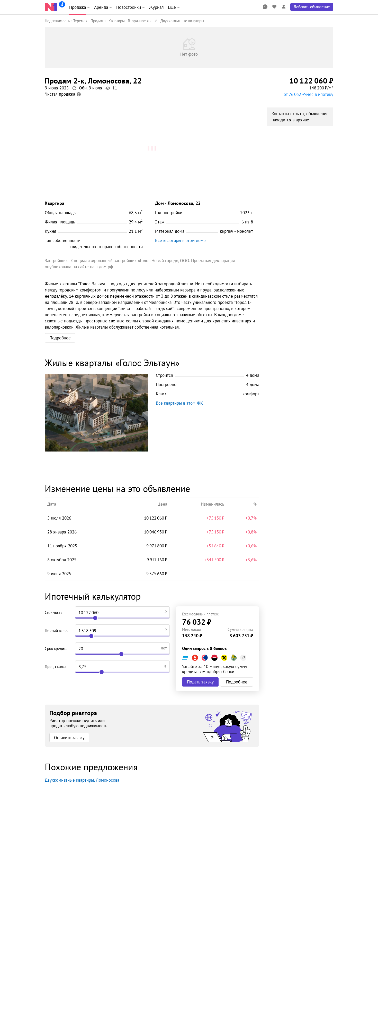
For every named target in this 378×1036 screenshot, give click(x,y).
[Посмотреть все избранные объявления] (274, 6)
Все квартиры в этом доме (180, 240)
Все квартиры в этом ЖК (179, 403)
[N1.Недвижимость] (51, 7)
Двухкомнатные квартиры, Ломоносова (82, 780)
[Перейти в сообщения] (265, 6)
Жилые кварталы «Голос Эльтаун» (112, 363)
